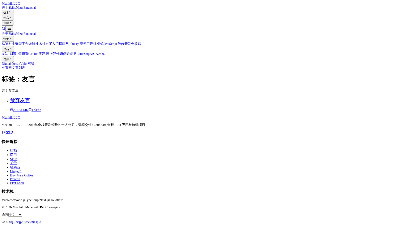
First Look (17, 183)
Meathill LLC (11, 3)
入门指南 (58, 43)
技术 (6, 12)
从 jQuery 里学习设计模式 (84, 43)
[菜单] (9, 29)
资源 (6, 23)
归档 (13, 150)
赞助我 (15, 167)
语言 (5, 214)
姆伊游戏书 (68, 54)
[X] (11, 133)
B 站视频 (8, 54)
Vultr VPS (27, 63)
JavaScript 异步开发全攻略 (122, 43)
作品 (6, 17)
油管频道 (21, 54)
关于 (5, 7)
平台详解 (28, 43)
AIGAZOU (97, 54)
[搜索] (3, 29)
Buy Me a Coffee (21, 175)
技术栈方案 (43, 43)
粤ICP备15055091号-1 (26, 222)
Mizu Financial (26, 7)
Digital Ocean (11, 63)
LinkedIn (16, 171)
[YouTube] (7, 133)
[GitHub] (3, 133)
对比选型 (15, 43)
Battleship (83, 54)
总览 (5, 43)
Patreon (15, 179)
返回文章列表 (15, 68)
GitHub (33, 54)
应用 (13, 155)
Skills (12, 7)
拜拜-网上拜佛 (49, 54)
